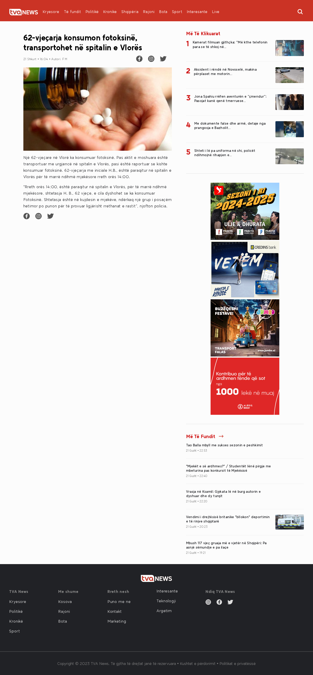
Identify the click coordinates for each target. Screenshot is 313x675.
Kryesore (51, 11)
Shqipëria (130, 11)
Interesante (197, 11)
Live (216, 11)
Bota (163, 11)
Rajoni (149, 11)
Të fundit (72, 11)
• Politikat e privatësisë (236, 663)
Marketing (116, 621)
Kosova (65, 601)
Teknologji (166, 600)
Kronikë (16, 621)
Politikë (92, 11)
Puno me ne (119, 601)
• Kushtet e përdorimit (197, 663)
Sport (177, 11)
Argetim (164, 610)
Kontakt (114, 611)
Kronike (110, 11)
